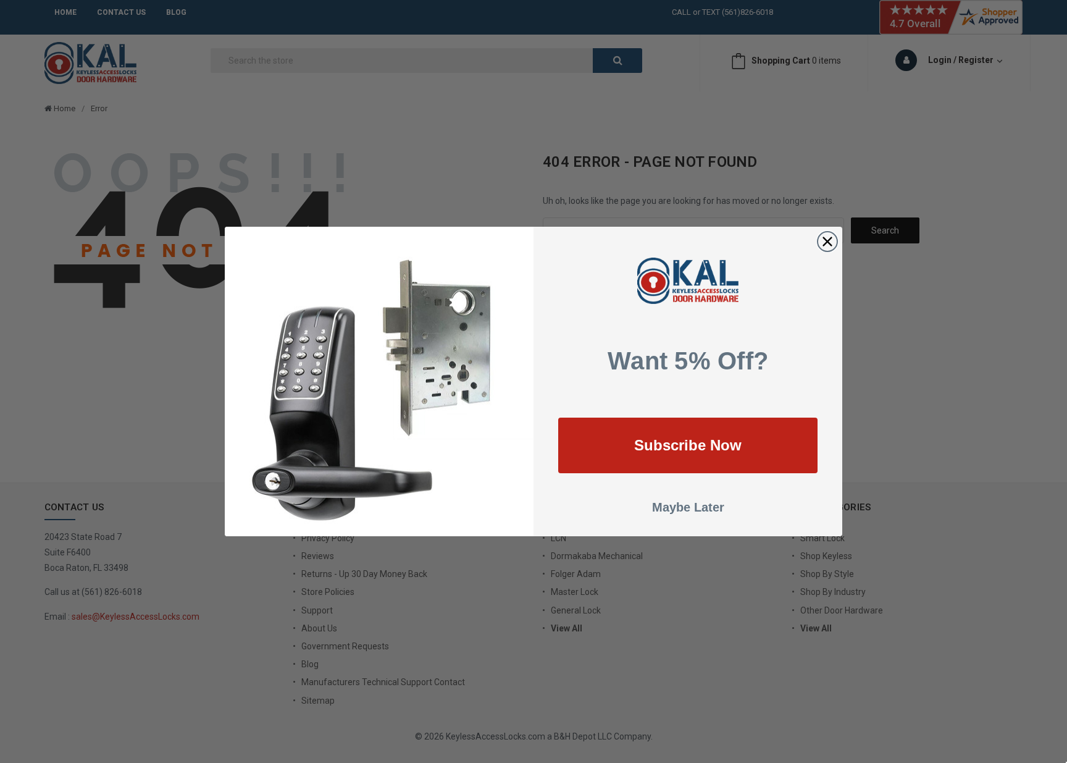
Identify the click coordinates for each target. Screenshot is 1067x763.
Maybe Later (688, 507)
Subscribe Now (688, 445)
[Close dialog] (827, 241)
